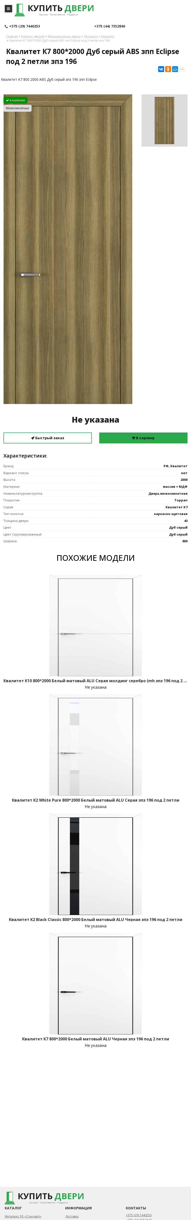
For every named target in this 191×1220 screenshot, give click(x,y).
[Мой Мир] (175, 69)
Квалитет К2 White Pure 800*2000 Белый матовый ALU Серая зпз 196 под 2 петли (95, 800)
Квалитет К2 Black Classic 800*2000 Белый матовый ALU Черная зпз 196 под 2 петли (95, 920)
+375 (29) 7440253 (24, 26)
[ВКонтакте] (161, 69)
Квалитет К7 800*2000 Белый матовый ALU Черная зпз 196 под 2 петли (95, 1039)
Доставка (72, 1216)
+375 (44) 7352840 (109, 26)
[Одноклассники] (168, 69)
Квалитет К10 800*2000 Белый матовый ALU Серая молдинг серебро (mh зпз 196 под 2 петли (95, 681)
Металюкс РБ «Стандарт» (23, 1216)
